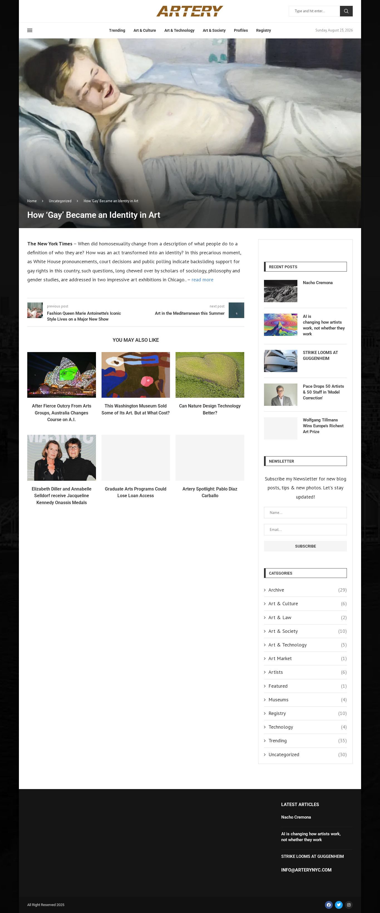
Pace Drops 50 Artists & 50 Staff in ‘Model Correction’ (323, 392)
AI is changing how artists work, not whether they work (324, 325)
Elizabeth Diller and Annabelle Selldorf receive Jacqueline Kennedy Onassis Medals (62, 495)
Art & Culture (145, 30)
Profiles (241, 30)
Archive (307, 590)
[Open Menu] (29, 30)
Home (32, 201)
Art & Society (214, 30)
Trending (117, 30)
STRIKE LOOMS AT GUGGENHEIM (320, 355)
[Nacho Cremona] (280, 291)
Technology (307, 727)
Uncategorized (60, 201)
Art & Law (307, 617)
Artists (307, 672)
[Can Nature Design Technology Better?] (210, 375)
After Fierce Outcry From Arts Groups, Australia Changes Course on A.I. (61, 412)
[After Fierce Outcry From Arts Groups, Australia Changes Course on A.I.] (61, 375)
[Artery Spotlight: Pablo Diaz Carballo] (210, 457)
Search (346, 11)
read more (201, 279)
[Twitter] (339, 905)
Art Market (307, 658)
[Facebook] (329, 905)
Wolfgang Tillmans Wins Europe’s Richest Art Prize (323, 426)
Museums (307, 699)
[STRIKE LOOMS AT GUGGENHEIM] (280, 361)
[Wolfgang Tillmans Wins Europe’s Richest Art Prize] (280, 428)
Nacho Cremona (318, 282)
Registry (263, 30)
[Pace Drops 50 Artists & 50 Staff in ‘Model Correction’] (280, 395)
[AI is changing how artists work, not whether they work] (280, 325)
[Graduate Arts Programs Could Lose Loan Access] (136, 457)
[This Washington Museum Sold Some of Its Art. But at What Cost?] (136, 375)
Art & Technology (179, 30)
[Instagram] (349, 905)
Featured (307, 686)
